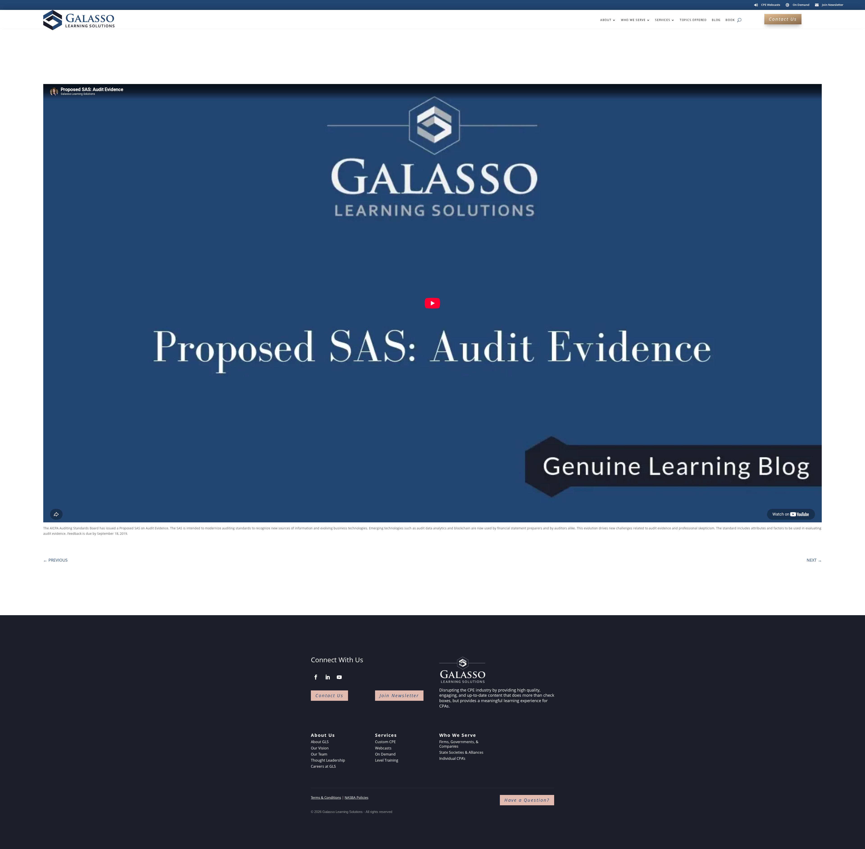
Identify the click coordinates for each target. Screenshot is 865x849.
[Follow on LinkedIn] (327, 677)
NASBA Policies (356, 797)
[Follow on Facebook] (316, 677)
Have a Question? (527, 800)
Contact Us (783, 19)
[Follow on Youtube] (339, 677)
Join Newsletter (399, 695)
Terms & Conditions (326, 797)
